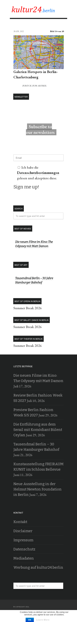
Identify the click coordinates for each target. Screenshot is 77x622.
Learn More (43, 620)
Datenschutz (24, 549)
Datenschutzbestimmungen (38, 172)
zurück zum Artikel (30, 85)
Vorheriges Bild (16, 25)
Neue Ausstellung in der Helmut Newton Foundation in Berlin (37, 489)
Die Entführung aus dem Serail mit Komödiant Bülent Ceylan (37, 429)
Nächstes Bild (60, 25)
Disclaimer (22, 531)
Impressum (23, 540)
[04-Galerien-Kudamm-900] (38, 66)
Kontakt (20, 522)
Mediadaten (23, 558)
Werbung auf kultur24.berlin (38, 567)
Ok (29, 620)
